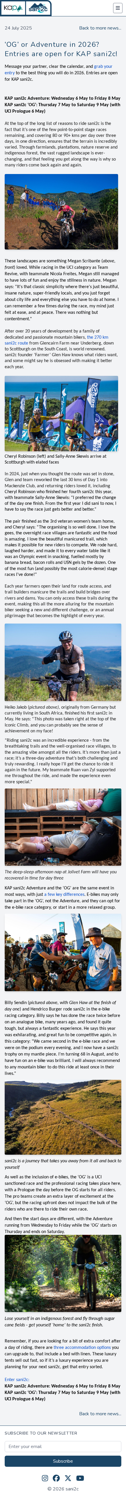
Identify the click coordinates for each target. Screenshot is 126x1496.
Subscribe (63, 1461)
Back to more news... (100, 28)
